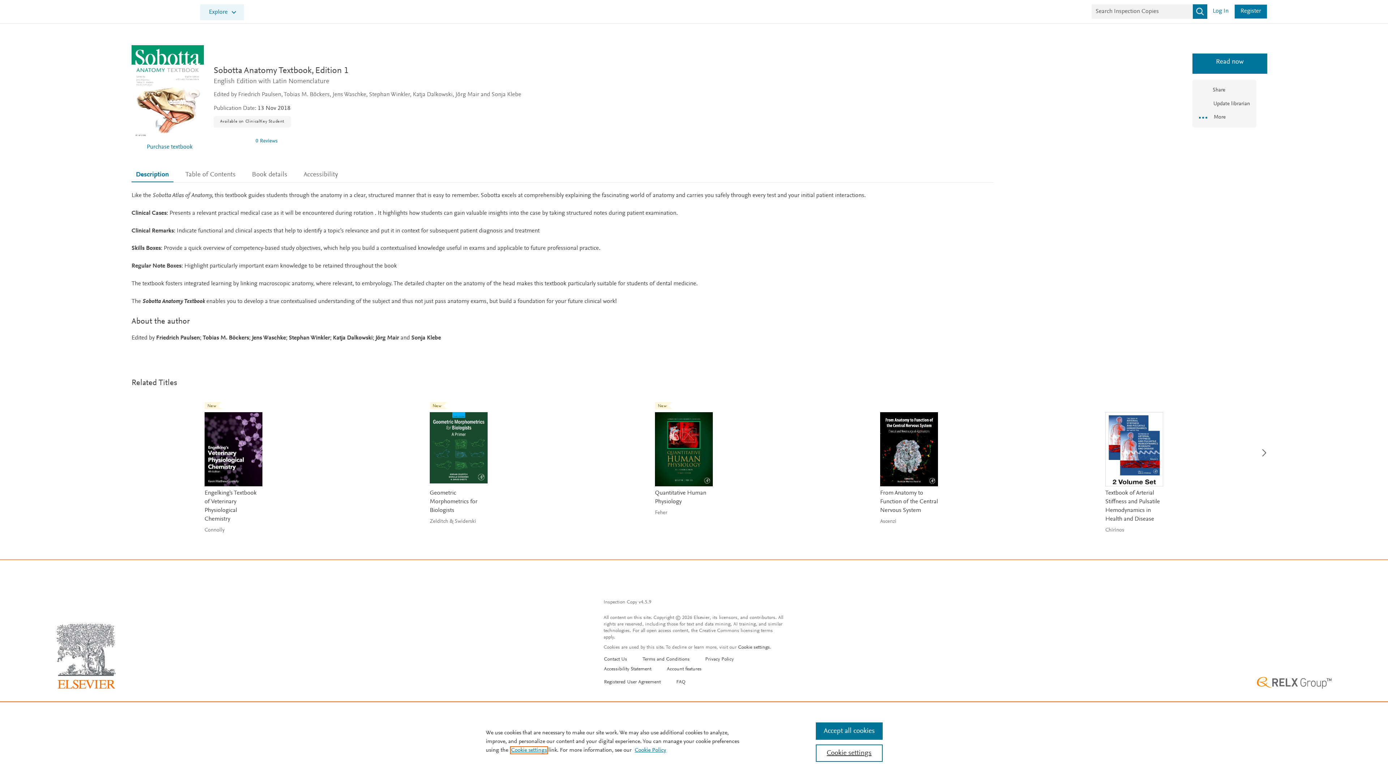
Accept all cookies (849, 731)
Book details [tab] (269, 174)
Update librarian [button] (1231, 104)
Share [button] (1219, 90)
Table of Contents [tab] (210, 174)
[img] (232, 141)
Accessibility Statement (627, 669)
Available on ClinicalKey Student (252, 121)
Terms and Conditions (666, 659)
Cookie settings (754, 647)
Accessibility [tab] (321, 174)
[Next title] (1262, 448)
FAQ (680, 682)
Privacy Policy (719, 659)
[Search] (1200, 11)
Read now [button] (1224, 62)
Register (1251, 11)
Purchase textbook (170, 147)
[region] (694, 741)
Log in (1221, 11)
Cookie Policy (650, 750)
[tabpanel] (563, 267)
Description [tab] (152, 174)
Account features (684, 669)
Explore (218, 12)
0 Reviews (267, 141)
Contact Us (615, 659)
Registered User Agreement (632, 682)
